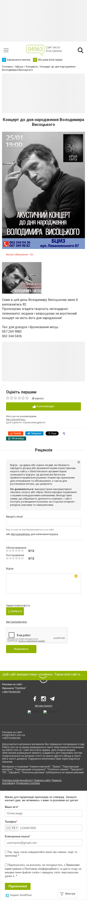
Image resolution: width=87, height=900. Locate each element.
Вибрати (16, 611)
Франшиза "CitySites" (14, 688)
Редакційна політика (28, 783)
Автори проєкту (43, 705)
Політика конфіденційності (17, 780)
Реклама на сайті (12, 684)
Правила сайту (42, 780)
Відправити (21, 648)
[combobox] (12, 828)
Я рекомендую (45, 406)
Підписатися (17, 886)
